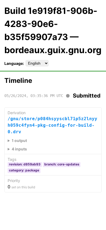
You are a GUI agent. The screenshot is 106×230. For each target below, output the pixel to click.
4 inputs (19, 149)
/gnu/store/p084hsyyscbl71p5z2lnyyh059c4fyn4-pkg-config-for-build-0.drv (52, 125)
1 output (19, 140)
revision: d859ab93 (24, 164)
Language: (14, 63)
